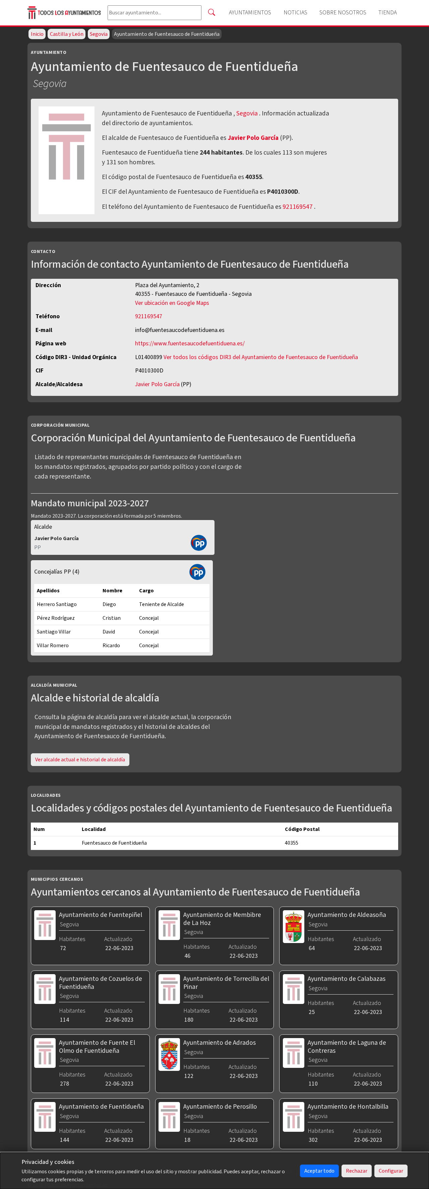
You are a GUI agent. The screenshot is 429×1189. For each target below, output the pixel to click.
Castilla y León (66, 34)
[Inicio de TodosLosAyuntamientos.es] (64, 12)
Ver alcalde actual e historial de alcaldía (80, 759)
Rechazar (356, 1171)
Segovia (99, 34)
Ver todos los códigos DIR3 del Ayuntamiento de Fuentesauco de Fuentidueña (261, 357)
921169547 (298, 206)
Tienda (387, 12)
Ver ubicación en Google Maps (172, 303)
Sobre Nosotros (342, 12)
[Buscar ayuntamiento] (211, 12)
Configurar (391, 1171)
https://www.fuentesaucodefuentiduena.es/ (190, 343)
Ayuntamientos (250, 12)
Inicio (37, 34)
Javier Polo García (254, 138)
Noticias (295, 12)
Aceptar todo (319, 1171)
